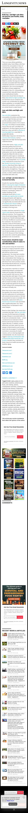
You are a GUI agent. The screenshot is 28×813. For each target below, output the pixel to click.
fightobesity (5, 396)
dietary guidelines (13, 392)
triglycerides (14, 413)
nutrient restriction (13, 407)
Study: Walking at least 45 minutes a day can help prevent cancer (17, 708)
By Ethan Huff (15, 639)
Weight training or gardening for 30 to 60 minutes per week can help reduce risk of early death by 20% (16, 671)
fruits (3, 398)
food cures (13, 396)
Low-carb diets (6, 115)
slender (4, 413)
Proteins (15, 411)
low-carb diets (21, 312)
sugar (6, 124)
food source (19, 396)
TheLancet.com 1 (7, 350)
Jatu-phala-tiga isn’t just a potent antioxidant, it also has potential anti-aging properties (16, 779)
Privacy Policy (10, 800)
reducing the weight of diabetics (16, 185)
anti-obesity (9, 385)
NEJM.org (4, 360)
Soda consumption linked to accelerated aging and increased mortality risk (16, 764)
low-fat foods (12, 403)
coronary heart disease (9, 138)
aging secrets (19, 381)
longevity (18, 401)
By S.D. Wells (15, 666)
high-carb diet (19, 144)
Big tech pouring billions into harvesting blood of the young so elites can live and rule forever (16, 771)
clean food (5, 390)
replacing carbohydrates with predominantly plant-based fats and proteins (13, 338)
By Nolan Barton (16, 682)
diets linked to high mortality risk (15, 98)
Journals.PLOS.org (7, 369)
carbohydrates (21, 386)
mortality (4, 405)
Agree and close (12, 804)
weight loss (5, 415)
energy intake (18, 394)
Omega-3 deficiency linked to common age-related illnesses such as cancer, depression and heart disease (17, 742)
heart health (19, 398)
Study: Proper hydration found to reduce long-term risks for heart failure (16, 650)
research (21, 411)
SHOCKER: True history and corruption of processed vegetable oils (16, 663)
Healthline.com (6, 356)
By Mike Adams (16, 729)
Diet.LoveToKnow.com (8, 363)
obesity (15, 409)
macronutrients (20, 403)
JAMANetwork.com (7, 366)
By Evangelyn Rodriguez (17, 781)
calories (16, 385)
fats (24, 394)
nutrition (9, 409)
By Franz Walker (16, 689)
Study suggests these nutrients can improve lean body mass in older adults (16, 687)
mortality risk (12, 405)
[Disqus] (14, 524)
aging (12, 381)
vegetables (22, 413)
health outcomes (11, 398)
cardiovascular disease (10, 203)
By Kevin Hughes (17, 698)
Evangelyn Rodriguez (14, 21)
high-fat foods (15, 400)
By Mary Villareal (16, 658)
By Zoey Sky (15, 645)
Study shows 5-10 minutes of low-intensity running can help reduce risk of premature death (16, 750)
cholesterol (19, 388)
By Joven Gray (16, 766)
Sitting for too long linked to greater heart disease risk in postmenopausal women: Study (17, 734)
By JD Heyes (15, 774)
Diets (20, 392)
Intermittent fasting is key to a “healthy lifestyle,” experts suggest (16, 757)
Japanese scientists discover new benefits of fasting (16, 702)
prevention (9, 411)
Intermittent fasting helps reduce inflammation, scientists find (16, 714)
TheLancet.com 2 (7, 353)
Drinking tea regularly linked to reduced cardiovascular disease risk (17, 656)
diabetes (4, 392)
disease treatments (7, 394)
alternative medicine (8, 383)
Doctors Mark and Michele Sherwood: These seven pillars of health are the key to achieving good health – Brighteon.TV (17, 695)
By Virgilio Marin (16, 746)
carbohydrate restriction (9, 386)
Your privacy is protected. (8, 441)
